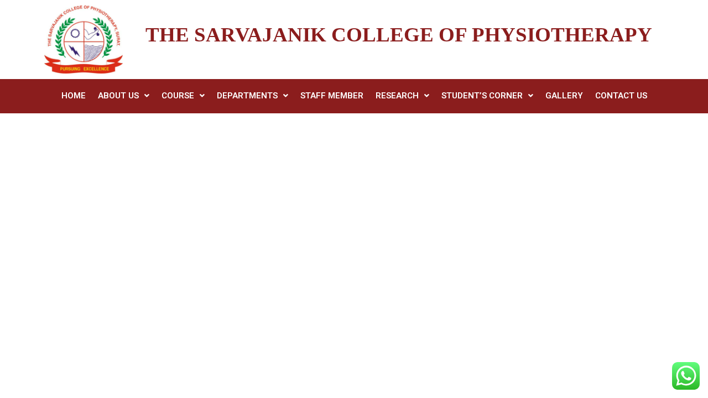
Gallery (564, 96)
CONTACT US (621, 96)
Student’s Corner (482, 96)
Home (73, 96)
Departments (247, 96)
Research (397, 96)
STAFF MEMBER (331, 96)
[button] (123, 96)
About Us (118, 96)
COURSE (178, 96)
